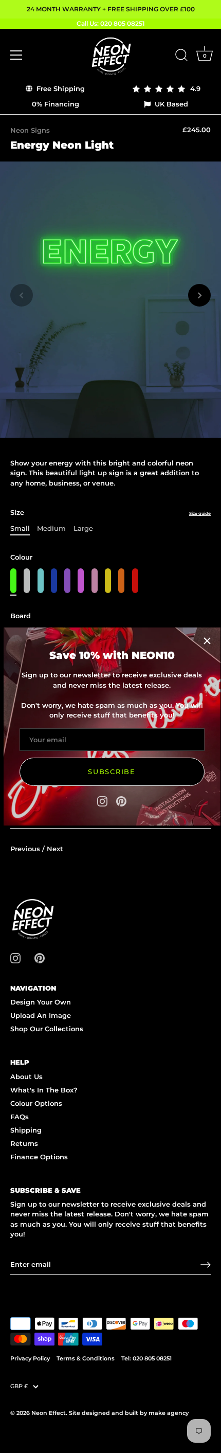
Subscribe (111, 771)
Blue (54, 580)
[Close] (207, 641)
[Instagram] (102, 800)
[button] (21, 295)
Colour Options (36, 1103)
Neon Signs (30, 130)
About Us (26, 1076)
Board (20, 616)
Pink (81, 580)
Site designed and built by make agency (129, 1412)
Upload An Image (40, 1015)
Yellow (108, 580)
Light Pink (94, 580)
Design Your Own (40, 1002)
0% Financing (55, 104)
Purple (67, 580)
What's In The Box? (44, 1090)
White (27, 580)
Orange (121, 580)
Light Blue (41, 580)
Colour (21, 557)
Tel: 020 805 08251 (146, 1358)
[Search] (181, 56)
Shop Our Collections (46, 1029)
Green (13, 580)
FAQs (19, 1117)
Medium (51, 528)
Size (110, 512)
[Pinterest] (121, 800)
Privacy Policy (30, 1358)
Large (83, 528)
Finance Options (39, 1157)
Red (135, 580)
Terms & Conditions (86, 1358)
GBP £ (19, 1386)
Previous (26, 849)
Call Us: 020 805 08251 (111, 23)
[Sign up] (205, 1265)
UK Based (170, 104)
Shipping (26, 1130)
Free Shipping (59, 88)
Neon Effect (48, 1412)
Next (55, 849)
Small (20, 528)
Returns (24, 1143)
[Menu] (16, 55)
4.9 (193, 88)
